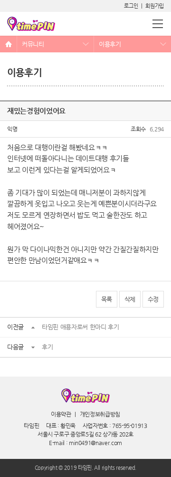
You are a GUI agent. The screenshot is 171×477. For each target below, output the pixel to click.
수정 (153, 299)
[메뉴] (157, 23)
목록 (106, 299)
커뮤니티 (33, 44)
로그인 (131, 6)
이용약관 (61, 414)
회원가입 (154, 6)
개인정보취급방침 (100, 414)
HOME (8, 44)
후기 (47, 346)
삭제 (129, 299)
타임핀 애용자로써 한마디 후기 (80, 326)
